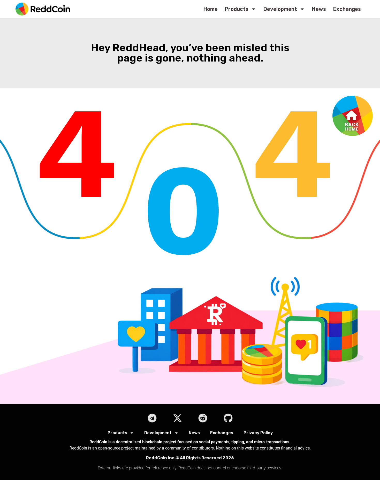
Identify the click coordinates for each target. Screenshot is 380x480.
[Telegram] (152, 418)
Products (236, 9)
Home (210, 9)
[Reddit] (203, 418)
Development (280, 9)
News (319, 9)
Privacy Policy (258, 432)
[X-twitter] (177, 418)
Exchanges (347, 9)
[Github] (228, 418)
